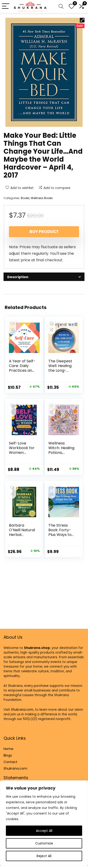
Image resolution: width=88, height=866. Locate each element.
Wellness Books (42, 198)
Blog (7, 755)
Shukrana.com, (22, 709)
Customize (44, 843)
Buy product (44, 231)
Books (25, 198)
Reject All (44, 856)
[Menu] (5, 6)
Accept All (44, 830)
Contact (10, 762)
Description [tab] (17, 277)
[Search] (61, 6)
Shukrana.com (15, 768)
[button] (82, 20)
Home (8, 748)
